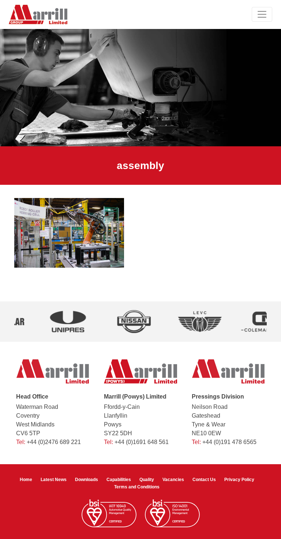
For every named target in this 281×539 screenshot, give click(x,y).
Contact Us (204, 479)
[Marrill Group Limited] (38, 14)
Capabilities (118, 479)
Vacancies (173, 479)
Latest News (54, 479)
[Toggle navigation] (262, 14)
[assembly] (69, 232)
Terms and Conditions (137, 486)
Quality (146, 479)
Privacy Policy (239, 479)
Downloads (86, 479)
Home (26, 479)
